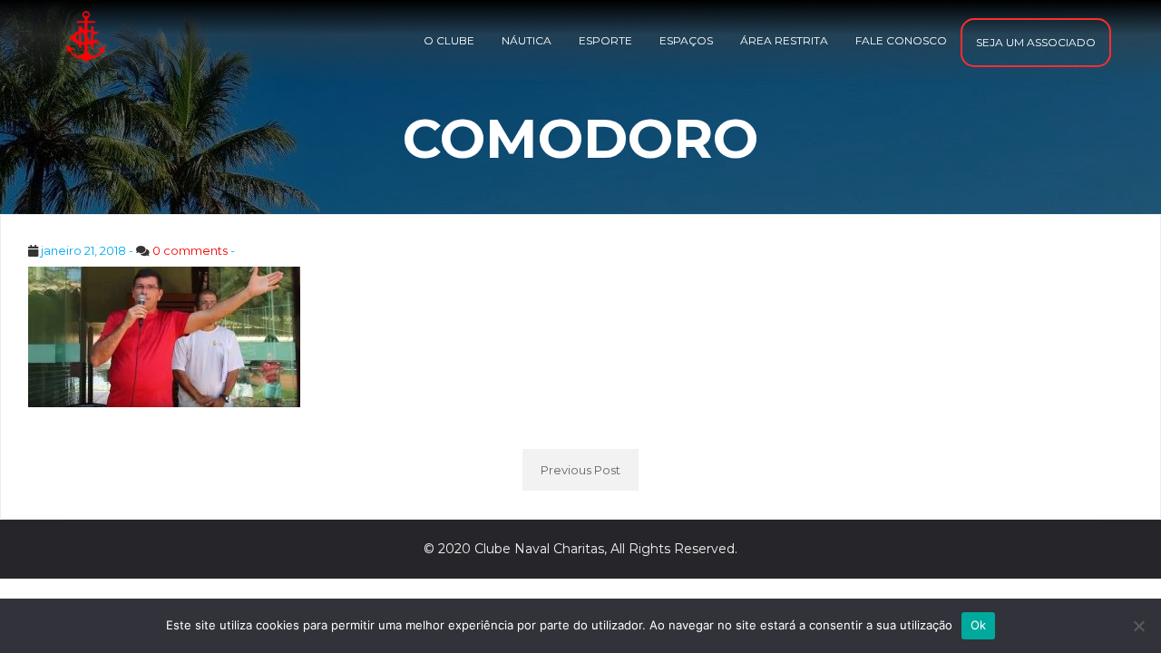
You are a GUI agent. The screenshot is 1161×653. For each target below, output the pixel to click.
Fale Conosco (901, 40)
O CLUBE (449, 40)
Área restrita (784, 40)
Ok (979, 625)
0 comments (190, 250)
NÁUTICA (526, 40)
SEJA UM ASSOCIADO (1036, 42)
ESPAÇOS (686, 40)
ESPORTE (605, 40)
